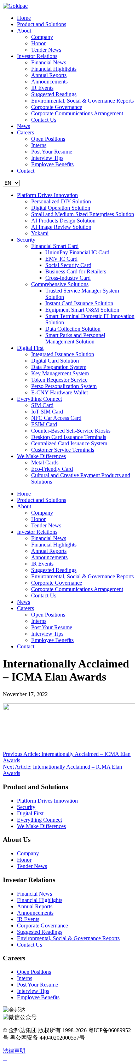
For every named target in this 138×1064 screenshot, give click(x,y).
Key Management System (60, 373)
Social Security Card (68, 265)
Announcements (49, 82)
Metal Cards (44, 462)
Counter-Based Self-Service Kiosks (70, 431)
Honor (38, 43)
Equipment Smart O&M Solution (82, 310)
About (24, 31)
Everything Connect (39, 399)
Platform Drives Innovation (47, 195)
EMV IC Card (61, 259)
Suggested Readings (53, 94)
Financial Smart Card (55, 246)
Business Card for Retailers (75, 271)
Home (24, 18)
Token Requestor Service (59, 380)
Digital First (30, 348)
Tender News (46, 50)
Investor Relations (37, 56)
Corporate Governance (56, 107)
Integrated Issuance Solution (62, 354)
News (23, 126)
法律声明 (14, 1051)
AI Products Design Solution (63, 221)
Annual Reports (49, 75)
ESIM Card (44, 424)
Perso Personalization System (64, 386)
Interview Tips (47, 158)
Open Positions (48, 139)
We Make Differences (41, 456)
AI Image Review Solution (61, 227)
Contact (25, 171)
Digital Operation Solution (60, 208)
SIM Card (42, 405)
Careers (25, 132)
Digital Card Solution (55, 361)
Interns (38, 145)
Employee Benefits (52, 164)
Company (42, 37)
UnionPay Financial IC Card (77, 252)
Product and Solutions (41, 24)
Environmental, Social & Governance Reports (82, 101)
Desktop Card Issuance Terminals (68, 437)
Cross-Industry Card (68, 278)
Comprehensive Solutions (59, 284)
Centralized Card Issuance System (69, 443)
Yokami (39, 233)
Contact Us (43, 120)
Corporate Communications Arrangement (77, 113)
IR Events (42, 88)
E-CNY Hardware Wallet (59, 392)
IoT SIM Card (47, 412)
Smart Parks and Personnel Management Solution (75, 338)
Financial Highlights (53, 69)
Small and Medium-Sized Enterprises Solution (82, 214)
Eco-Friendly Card (52, 469)
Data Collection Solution (72, 329)
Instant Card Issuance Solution (79, 303)
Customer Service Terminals (62, 450)
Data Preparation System (58, 367)
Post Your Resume (51, 152)
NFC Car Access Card (56, 418)
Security (26, 240)
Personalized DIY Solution (61, 201)
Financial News (48, 62)
